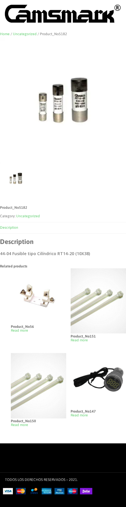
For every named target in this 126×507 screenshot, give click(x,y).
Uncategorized (25, 34)
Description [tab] (9, 227)
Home (5, 34)
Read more (19, 331)
